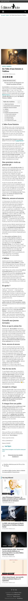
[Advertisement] (14, 32)
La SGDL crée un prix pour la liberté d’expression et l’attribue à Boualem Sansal (13, 525)
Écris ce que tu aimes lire (11, 114)
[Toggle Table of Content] (18, 102)
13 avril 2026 (5, 74)
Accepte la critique (10, 118)
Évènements (11, 493)
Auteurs (5, 493)
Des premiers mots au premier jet (12, 105)
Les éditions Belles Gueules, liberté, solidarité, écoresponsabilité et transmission (13, 471)
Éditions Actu (17, 592)
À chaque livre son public (11, 120)
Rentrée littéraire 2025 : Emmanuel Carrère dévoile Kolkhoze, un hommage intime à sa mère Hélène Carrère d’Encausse (12, 552)
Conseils (8, 66)
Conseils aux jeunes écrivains (11, 112)
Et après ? (6, 111)
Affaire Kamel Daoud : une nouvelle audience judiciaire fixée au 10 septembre (12, 578)
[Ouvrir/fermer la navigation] (3, 11)
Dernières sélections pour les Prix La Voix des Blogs (14, 465)
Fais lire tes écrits (9, 117)
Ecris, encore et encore (10, 115)
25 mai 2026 (5, 528)
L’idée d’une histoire (9, 104)
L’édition (6, 109)
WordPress (20, 598)
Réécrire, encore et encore (10, 107)
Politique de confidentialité (13, 594)
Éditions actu (12, 74)
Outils (4, 66)
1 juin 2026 (4, 502)
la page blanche (19, 140)
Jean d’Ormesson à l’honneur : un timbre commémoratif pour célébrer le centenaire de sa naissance (13, 499)
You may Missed (7, 478)
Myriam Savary (6, 95)
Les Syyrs (8, 446)
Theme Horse (16, 596)
